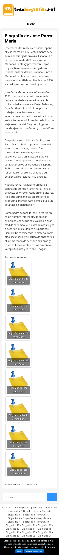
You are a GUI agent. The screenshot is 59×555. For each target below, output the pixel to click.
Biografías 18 (44, 532)
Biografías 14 (28, 528)
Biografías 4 (14, 518)
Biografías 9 (43, 521)
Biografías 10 (12, 525)
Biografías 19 (12, 535)
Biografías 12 (44, 525)
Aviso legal (38, 507)
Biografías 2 (28, 514)
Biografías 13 (12, 528)
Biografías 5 (28, 518)
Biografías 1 (14, 514)
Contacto (46, 511)
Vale (19, 551)
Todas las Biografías (26, 484)
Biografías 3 (43, 514)
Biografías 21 (44, 535)
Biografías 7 (14, 521)
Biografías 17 (28, 532)
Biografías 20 (28, 535)
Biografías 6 (43, 518)
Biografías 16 (12, 532)
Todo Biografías (20, 507)
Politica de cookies (29, 511)
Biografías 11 (28, 525)
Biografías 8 (28, 521)
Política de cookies (34, 551)
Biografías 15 (44, 528)
